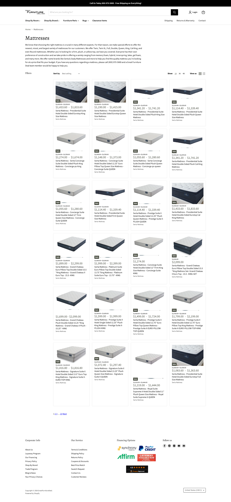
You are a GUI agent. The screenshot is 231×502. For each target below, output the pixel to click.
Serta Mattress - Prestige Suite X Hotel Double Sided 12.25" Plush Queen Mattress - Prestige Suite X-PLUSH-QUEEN (148, 217)
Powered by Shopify (32, 493)
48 (184, 73)
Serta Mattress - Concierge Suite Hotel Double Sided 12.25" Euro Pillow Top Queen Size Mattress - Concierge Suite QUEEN (109, 165)
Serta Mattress (61, 119)
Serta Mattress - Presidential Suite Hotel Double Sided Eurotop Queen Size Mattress (110, 113)
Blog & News (30, 473)
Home (28, 29)
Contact (202, 20)
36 (180, 73)
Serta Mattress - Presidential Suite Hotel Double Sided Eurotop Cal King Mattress (187, 215)
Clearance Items (99, 20)
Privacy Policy (31, 461)
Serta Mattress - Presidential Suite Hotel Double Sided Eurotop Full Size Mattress (187, 377)
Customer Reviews (78, 476)
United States (193, 490)
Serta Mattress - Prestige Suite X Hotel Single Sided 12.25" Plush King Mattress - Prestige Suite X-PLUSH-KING (108, 324)
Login (194, 12)
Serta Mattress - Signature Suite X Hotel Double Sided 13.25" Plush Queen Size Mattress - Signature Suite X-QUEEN (109, 372)
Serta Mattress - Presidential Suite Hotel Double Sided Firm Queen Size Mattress (109, 216)
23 (61, 413)
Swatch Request (77, 469)
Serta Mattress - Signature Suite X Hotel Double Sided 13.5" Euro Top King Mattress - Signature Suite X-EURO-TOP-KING (71, 375)
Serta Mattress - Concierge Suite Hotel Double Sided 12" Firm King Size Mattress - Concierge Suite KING (148, 269)
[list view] (204, 74)
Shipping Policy (77, 453)
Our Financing (31, 457)
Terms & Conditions (79, 449)
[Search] (174, 12)
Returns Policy (77, 457)
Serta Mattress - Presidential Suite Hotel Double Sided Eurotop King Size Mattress (71, 113)
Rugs (84, 20)
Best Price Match (78, 465)
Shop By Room (32, 20)
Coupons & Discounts (80, 461)
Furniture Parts (70, 20)
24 (176, 73)
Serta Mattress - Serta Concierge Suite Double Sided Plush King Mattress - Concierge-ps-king (70, 163)
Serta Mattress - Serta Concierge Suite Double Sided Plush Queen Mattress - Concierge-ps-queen (147, 163)
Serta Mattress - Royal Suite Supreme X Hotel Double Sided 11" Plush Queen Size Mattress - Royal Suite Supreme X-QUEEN (148, 393)
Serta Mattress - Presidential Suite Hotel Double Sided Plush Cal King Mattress (187, 164)
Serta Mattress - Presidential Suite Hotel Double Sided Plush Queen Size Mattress (187, 114)
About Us (29, 449)
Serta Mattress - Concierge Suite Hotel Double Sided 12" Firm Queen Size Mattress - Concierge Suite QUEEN (70, 216)
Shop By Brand (51, 20)
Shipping (168, 20)
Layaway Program (32, 453)
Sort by (56, 73)
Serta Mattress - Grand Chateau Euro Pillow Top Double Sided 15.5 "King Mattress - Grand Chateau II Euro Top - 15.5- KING (71, 271)
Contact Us (75, 473)
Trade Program (31, 469)
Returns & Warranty (186, 20)
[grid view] (200, 74)
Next (65, 413)
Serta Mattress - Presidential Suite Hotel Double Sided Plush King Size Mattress (149, 114)
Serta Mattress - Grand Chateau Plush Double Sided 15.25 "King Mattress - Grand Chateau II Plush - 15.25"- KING (71, 324)
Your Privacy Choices (33, 476)
